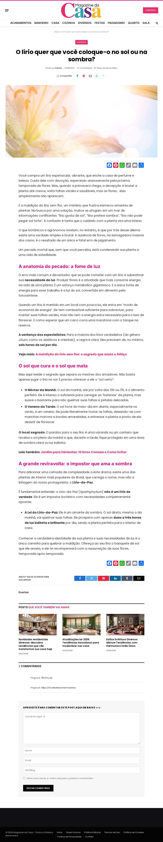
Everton (58, 68)
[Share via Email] (90, 76)
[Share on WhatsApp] (97, 76)
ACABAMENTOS (20, 22)
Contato (151, 10)
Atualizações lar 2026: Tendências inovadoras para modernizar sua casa (80, 643)
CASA (55, 22)
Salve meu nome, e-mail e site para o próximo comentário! (60, 778)
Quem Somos (73, 832)
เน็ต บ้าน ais (46, 677)
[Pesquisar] (156, 23)
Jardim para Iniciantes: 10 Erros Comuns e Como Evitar (84, 452)
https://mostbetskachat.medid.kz (58, 687)
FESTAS (100, 22)
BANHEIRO (41, 22)
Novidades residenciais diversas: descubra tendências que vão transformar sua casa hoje (35, 644)
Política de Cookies (134, 832)
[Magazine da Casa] (81, 10)
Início (56, 31)
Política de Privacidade (69, 836)
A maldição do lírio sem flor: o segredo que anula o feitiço (81, 354)
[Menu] (7, 10)
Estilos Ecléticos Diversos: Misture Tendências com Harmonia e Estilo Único (122, 643)
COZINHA (68, 22)
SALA (146, 22)
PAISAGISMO (116, 22)
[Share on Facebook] (77, 76)
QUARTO (133, 22)
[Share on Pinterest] (84, 76)
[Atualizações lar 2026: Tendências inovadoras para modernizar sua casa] (81, 624)
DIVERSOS (85, 22)
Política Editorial (92, 832)
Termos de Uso (112, 832)
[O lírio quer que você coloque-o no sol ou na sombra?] (81, 121)
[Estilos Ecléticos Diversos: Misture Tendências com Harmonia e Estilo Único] (125, 624)
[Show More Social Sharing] (103, 76)
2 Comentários (86, 68)
